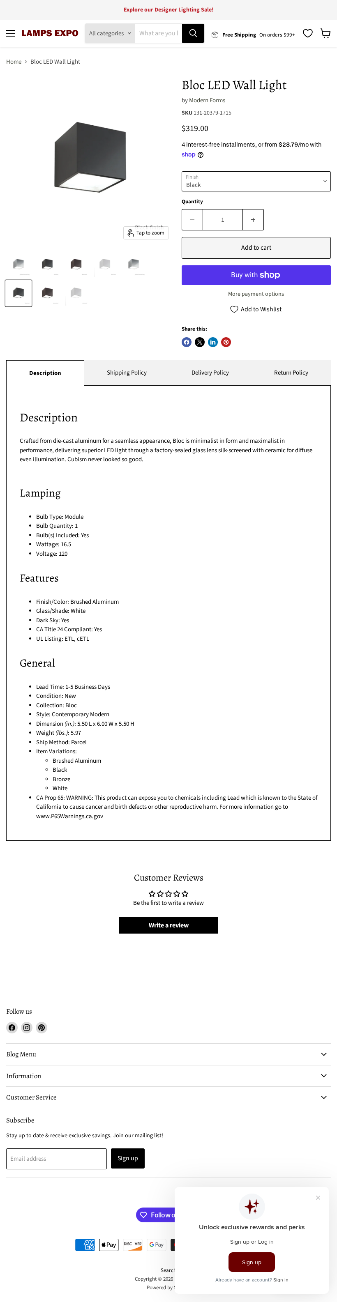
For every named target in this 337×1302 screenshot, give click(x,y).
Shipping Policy (127, 372)
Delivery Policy (210, 372)
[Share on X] (200, 342)
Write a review (169, 925)
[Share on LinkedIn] (213, 342)
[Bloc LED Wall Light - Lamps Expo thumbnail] (18, 264)
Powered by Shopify (169, 1287)
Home (13, 61)
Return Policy (291, 372)
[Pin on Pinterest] (226, 342)
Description (45, 373)
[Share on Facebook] (187, 342)
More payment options (256, 294)
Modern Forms (207, 100)
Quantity (192, 202)
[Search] (193, 33)
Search (168, 1270)
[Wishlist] (307, 33)
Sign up (128, 1158)
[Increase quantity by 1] (253, 219)
